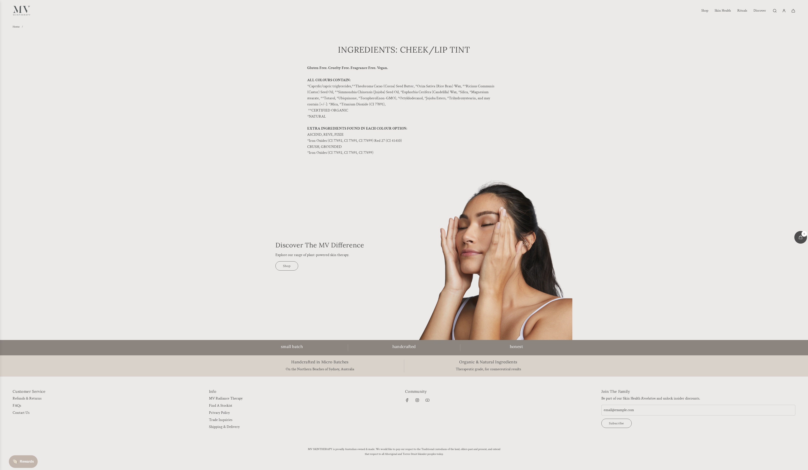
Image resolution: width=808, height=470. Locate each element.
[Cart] (793, 10)
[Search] (774, 10)
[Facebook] (407, 400)
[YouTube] (427, 400)
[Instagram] (417, 400)
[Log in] (784, 10)
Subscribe (616, 423)
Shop (287, 266)
